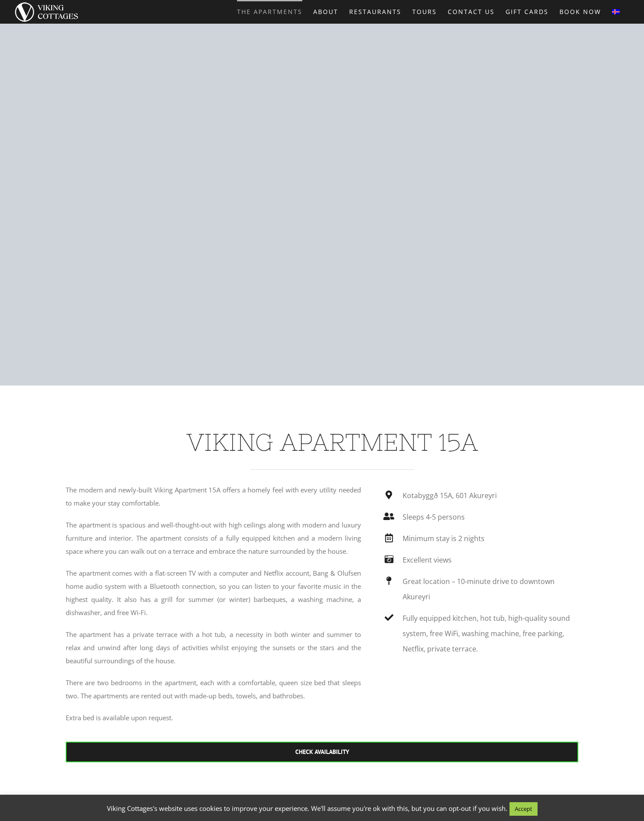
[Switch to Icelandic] (616, 11)
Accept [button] (523, 809)
